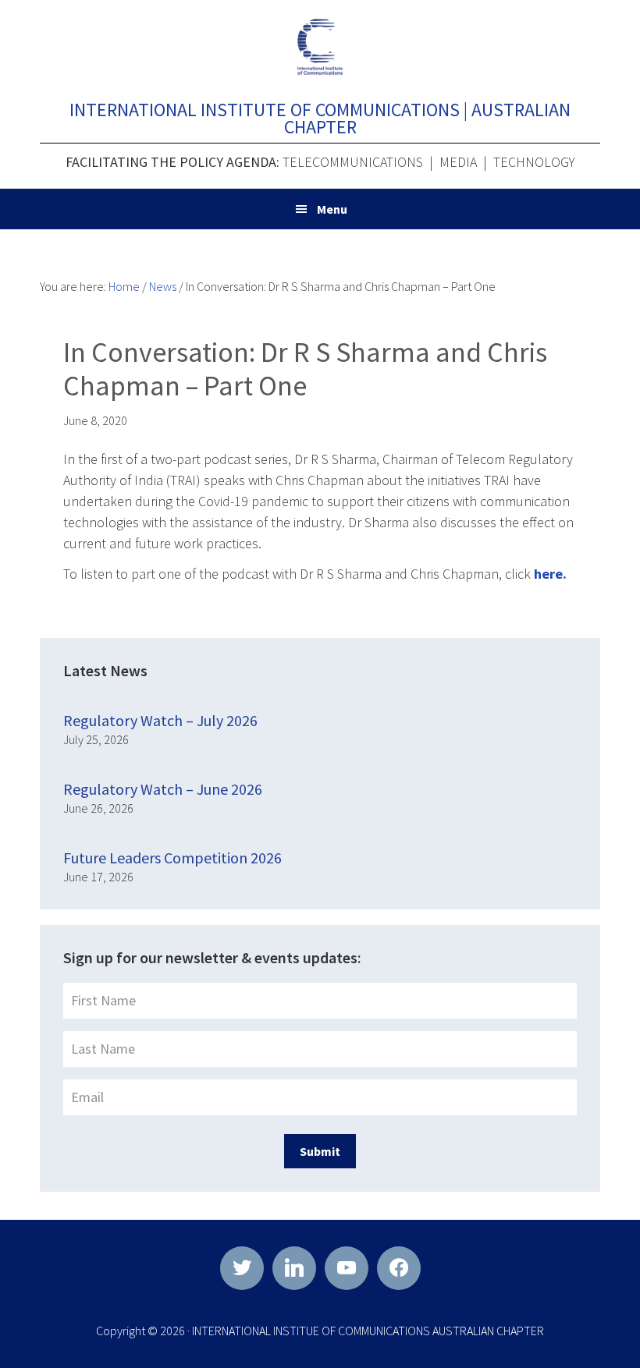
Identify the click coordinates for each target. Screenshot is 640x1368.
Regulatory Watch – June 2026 (162, 789)
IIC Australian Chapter (320, 47)
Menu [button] (332, 209)
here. (550, 574)
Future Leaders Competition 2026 (172, 857)
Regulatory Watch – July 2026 (160, 720)
